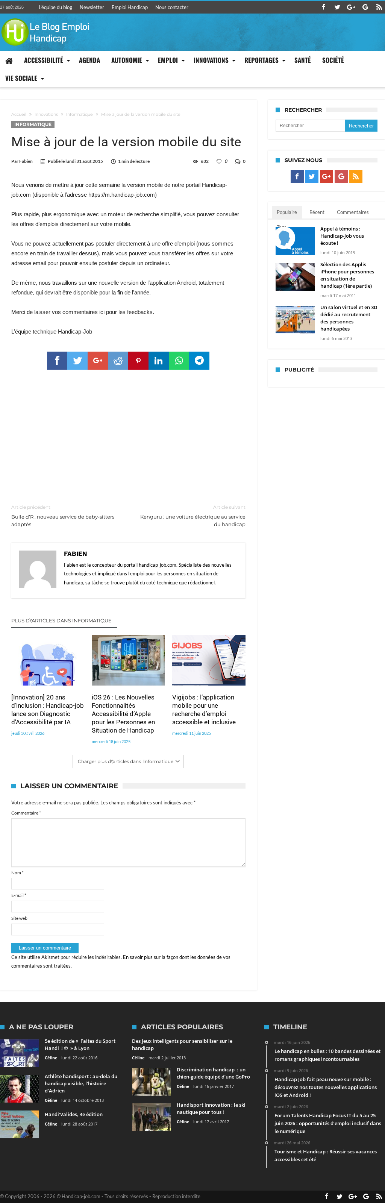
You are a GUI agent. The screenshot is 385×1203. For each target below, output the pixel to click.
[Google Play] (365, 7)
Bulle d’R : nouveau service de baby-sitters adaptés (62, 515)
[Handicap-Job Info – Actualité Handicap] (45, 17)
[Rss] (379, 7)
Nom (17, 872)
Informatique (79, 114)
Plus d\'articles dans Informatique (61, 620)
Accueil (18, 114)
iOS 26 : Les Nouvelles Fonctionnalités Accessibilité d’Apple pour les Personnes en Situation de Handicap (123, 713)
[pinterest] (138, 361)
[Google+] (351, 7)
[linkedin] (159, 361)
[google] (98, 361)
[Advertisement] (128, 437)
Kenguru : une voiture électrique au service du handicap (192, 515)
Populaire (287, 212)
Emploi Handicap (130, 7)
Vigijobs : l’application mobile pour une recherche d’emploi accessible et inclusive (204, 709)
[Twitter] (337, 7)
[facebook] (57, 361)
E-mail (18, 895)
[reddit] (118, 361)
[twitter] (77, 361)
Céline (51, 1057)
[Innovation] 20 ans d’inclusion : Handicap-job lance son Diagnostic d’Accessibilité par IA (47, 709)
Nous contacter (171, 7)
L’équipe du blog (55, 7)
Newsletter (92, 7)
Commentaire (26, 813)
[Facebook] (323, 7)
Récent (316, 212)
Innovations (46, 114)
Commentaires (353, 212)
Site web (19, 918)
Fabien (26, 161)
